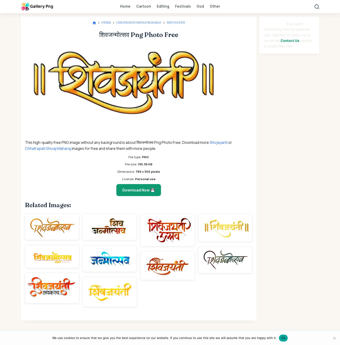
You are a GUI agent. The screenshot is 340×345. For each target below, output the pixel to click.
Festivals (183, 6)
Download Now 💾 (138, 190)
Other (215, 6)
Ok (283, 338)
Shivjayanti (219, 142)
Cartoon (143, 6)
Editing (163, 6)
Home (125, 6)
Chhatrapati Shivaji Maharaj (48, 148)
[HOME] (94, 23)
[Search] (317, 6)
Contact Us (290, 41)
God (200, 6)
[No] (334, 338)
